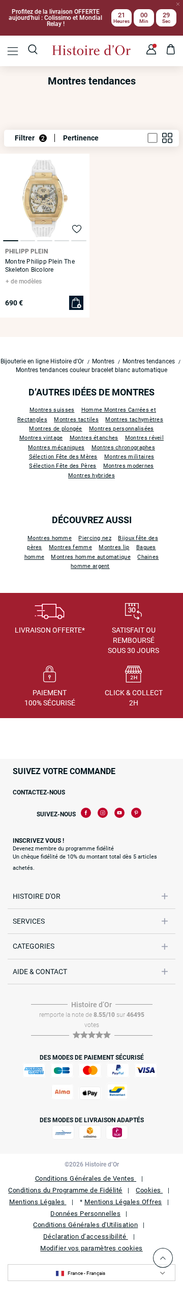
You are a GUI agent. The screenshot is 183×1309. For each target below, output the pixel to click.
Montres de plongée (55, 428)
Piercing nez (94, 538)
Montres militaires (129, 456)
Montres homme (49, 538)
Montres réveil (144, 438)
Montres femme (70, 547)
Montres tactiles (76, 419)
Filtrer (30, 138)
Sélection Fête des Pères (62, 466)
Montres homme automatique (91, 557)
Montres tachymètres (134, 419)
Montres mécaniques (56, 447)
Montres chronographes (123, 447)
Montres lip (114, 547)
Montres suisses (52, 410)
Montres (103, 361)
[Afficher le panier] (171, 51)
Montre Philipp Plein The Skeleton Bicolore (40, 265)
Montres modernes (128, 466)
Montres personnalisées (121, 428)
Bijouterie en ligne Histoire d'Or (42, 361)
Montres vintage (41, 438)
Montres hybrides (91, 475)
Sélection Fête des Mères (63, 456)
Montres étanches (94, 438)
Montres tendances (149, 361)
